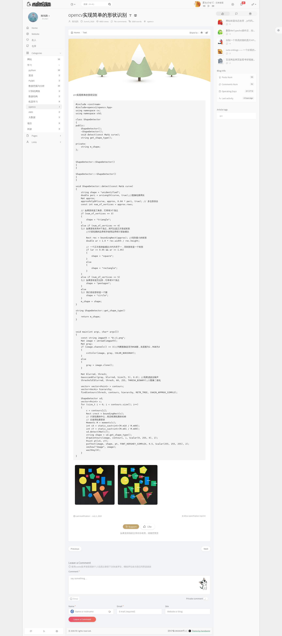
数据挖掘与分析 (44, 85)
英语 (44, 75)
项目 (43, 123)
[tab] (223, 13)
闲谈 (43, 129)
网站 (43, 59)
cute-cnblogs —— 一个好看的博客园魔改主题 (248, 50)
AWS (44, 112)
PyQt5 (44, 80)
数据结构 (44, 96)
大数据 (44, 117)
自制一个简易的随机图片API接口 (242, 40)
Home (77, 32)
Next (206, 548)
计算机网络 (44, 91)
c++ (221, 116)
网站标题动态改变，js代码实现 (241, 20)
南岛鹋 (75, 21)
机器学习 (44, 101)
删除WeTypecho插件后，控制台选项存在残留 (249, 30)
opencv (44, 106)
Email (120, 606)
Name (72, 606)
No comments (120, 21)
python (44, 70)
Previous (75, 548)
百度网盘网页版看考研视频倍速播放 (244, 59)
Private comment (194, 598)
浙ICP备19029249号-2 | (177, 630)
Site (167, 606)
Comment (74, 571)
